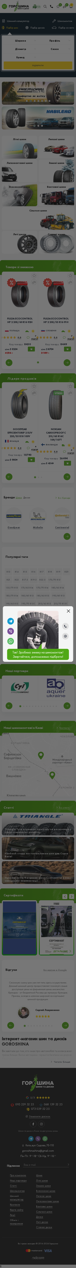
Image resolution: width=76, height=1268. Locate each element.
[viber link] (10, 631)
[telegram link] (10, 621)
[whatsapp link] (10, 641)
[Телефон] (65, 626)
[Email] (65, 636)
